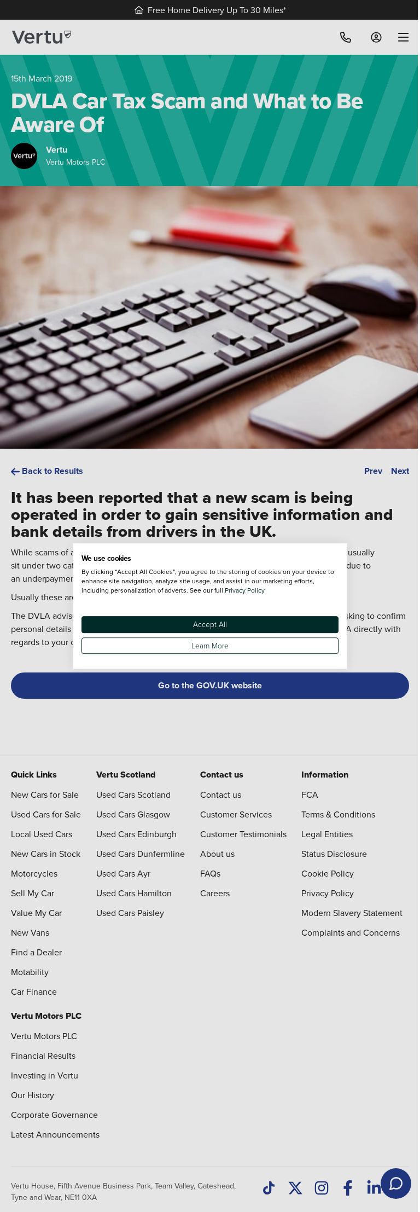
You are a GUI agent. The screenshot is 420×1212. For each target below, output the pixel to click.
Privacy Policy (245, 590)
